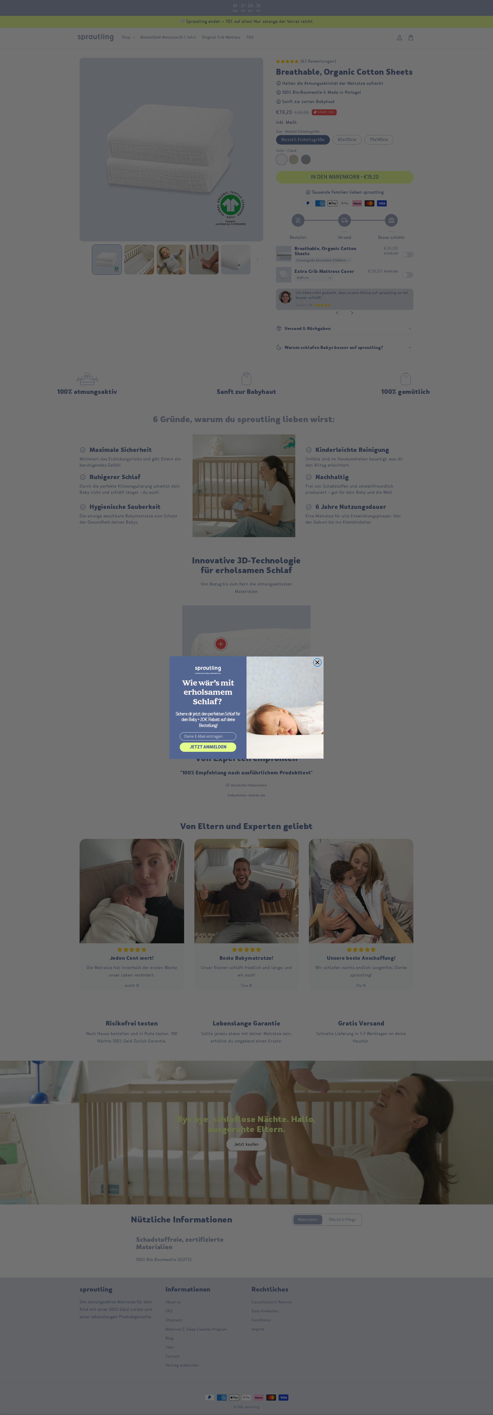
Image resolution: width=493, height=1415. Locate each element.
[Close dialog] (317, 662)
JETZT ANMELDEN (208, 747)
